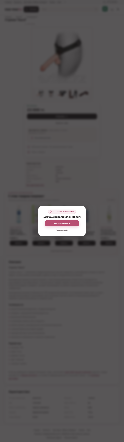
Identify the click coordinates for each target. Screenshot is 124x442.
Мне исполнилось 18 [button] (62, 223)
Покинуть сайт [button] (62, 230)
